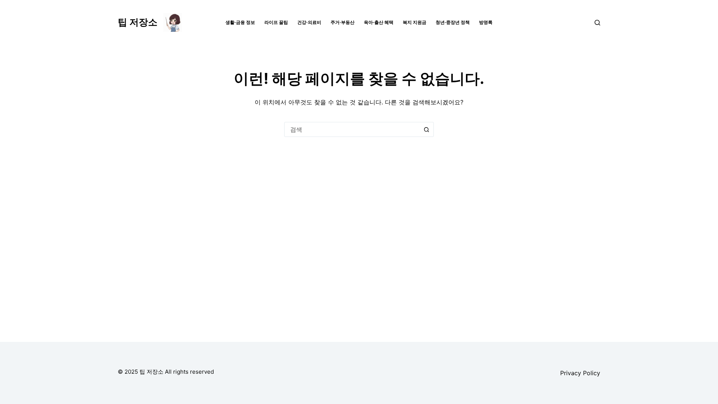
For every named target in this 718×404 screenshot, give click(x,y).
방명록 (486, 22)
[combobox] (352, 129)
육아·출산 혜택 (378, 22)
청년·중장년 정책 (453, 22)
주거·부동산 (343, 22)
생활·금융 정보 (240, 22)
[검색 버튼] (426, 129)
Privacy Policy (580, 373)
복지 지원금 (414, 22)
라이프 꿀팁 (276, 22)
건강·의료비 (309, 22)
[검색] (597, 22)
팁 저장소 (137, 22)
